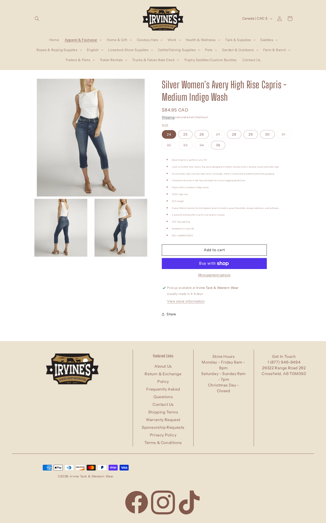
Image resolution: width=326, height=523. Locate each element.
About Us (163, 366)
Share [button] (171, 314)
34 (204, 146)
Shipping (168, 117)
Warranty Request (163, 419)
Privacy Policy (163, 435)
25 (185, 134)
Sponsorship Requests (163, 427)
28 (234, 134)
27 (220, 135)
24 (169, 134)
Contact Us (163, 404)
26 (202, 134)
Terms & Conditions (163, 442)
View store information (186, 301)
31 (286, 135)
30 (267, 134)
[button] (37, 18)
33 (188, 146)
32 (171, 146)
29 (250, 134)
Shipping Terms (163, 412)
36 (218, 145)
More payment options (214, 275)
